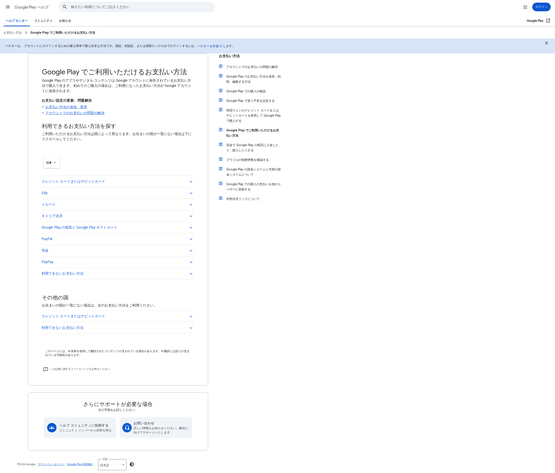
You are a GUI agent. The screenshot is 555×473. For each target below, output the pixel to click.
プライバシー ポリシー (51, 464)
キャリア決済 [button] (52, 216)
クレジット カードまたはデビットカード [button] (73, 181)
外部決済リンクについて (243, 199)
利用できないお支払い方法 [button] (62, 273)
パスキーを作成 (208, 46)
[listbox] (52, 162)
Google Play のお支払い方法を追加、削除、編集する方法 (253, 79)
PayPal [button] (47, 239)
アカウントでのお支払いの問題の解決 (74, 113)
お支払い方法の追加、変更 (66, 107)
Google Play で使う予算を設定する (250, 101)
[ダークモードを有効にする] (132, 464)
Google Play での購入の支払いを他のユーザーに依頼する (253, 186)
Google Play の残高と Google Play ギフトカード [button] (79, 227)
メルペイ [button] (49, 204)
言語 (105, 459)
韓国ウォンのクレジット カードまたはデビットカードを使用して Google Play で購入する (253, 115)
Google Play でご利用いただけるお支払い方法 (252, 132)
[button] (8, 7)
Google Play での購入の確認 (246, 91)
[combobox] (143, 7)
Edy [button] (44, 193)
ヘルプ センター (17, 21)
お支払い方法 (229, 56)
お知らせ (65, 21)
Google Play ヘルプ (32, 7)
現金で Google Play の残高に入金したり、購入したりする (252, 147)
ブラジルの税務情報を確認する (247, 160)
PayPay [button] (47, 262)
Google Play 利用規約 (80, 464)
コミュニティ (43, 21)
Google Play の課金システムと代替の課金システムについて (253, 171)
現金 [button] (45, 250)
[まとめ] (546, 43)
